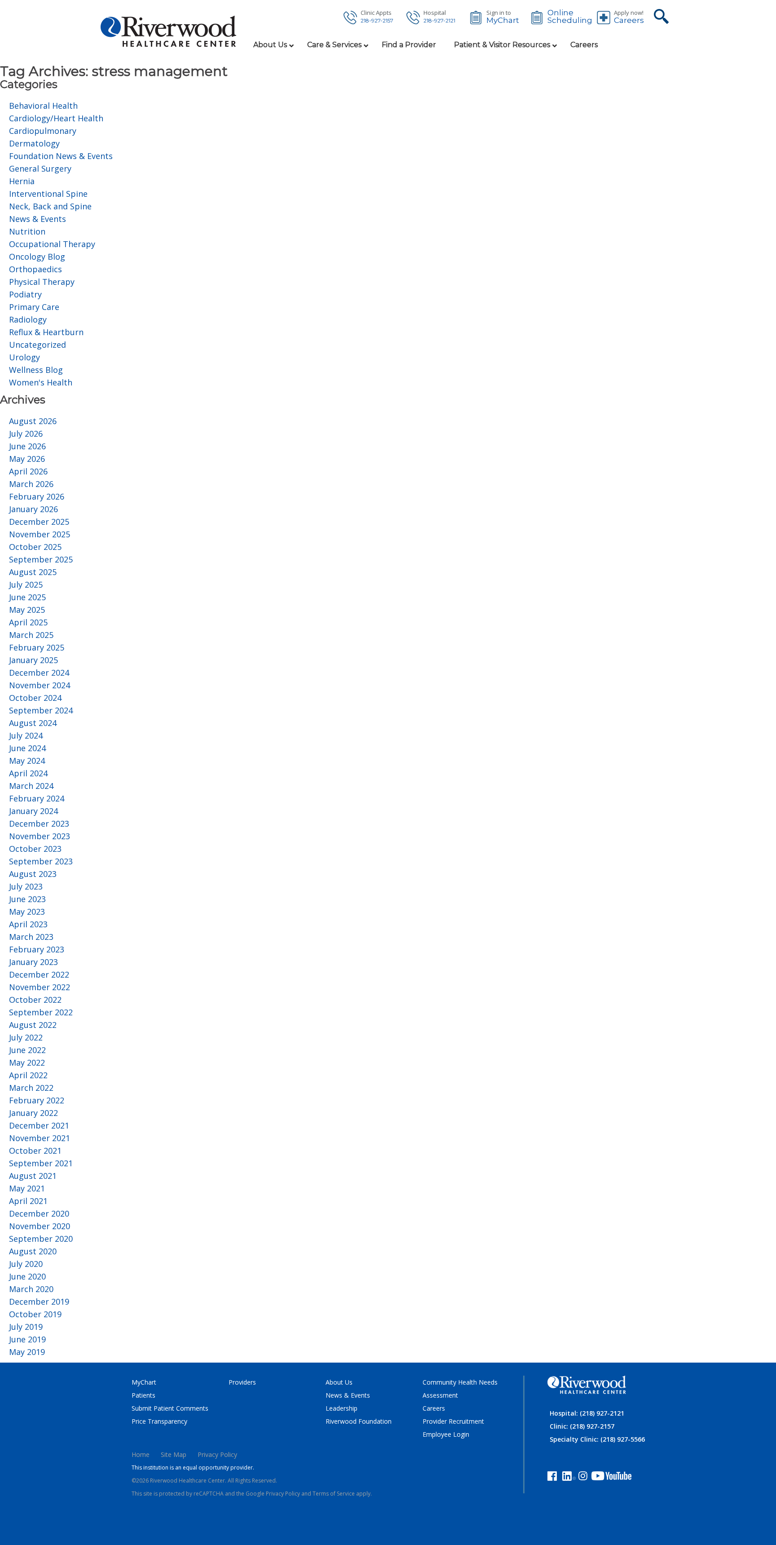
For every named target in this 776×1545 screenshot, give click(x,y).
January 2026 (33, 509)
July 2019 (26, 1326)
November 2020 (39, 1226)
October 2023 (35, 848)
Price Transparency (159, 1421)
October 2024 (35, 697)
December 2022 (39, 974)
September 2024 (41, 710)
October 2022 (35, 999)
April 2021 (28, 1200)
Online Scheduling (569, 16)
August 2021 (33, 1175)
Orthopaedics (35, 269)
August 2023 (33, 873)
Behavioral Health (43, 105)
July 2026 (26, 433)
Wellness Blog (36, 369)
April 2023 (28, 924)
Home (141, 1454)
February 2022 (36, 1100)
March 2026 (31, 483)
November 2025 (39, 534)
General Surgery (40, 168)
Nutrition (27, 231)
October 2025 (35, 546)
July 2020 (26, 1263)
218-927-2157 (377, 20)
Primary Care (34, 306)
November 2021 (39, 1138)
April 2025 (28, 622)
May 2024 (27, 760)
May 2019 (27, 1351)
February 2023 (36, 949)
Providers (242, 1382)
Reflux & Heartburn (46, 332)
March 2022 (31, 1087)
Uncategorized (37, 344)
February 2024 (36, 798)
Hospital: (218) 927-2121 (587, 1413)
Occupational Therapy (52, 244)
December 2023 (39, 823)
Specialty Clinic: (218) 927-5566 (597, 1439)
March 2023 (31, 936)
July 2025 (26, 584)
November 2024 (39, 685)
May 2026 (27, 458)
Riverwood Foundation (359, 1421)
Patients (143, 1395)
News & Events (37, 218)
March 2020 (31, 1289)
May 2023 (27, 911)
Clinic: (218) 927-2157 (582, 1426)
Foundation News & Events (61, 156)
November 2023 (39, 836)
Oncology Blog (37, 256)
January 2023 (33, 961)
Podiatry (25, 294)
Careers (629, 20)
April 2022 (28, 1075)
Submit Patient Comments (170, 1408)
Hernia (22, 181)
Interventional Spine (48, 193)
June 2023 (27, 899)
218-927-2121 (439, 20)
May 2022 (27, 1062)
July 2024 (26, 735)
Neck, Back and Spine (50, 206)
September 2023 (41, 861)
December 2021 (39, 1125)
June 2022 (27, 1050)
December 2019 (39, 1301)
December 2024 (39, 672)
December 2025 (39, 521)
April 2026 (28, 471)
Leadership (341, 1408)
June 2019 (27, 1339)
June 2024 (27, 748)
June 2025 (27, 597)
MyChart (502, 20)
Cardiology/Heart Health (56, 118)
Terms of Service (334, 1493)
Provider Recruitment (453, 1421)
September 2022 (41, 1012)
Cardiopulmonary (42, 130)
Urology (24, 357)
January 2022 (33, 1112)
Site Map (173, 1454)
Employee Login (446, 1434)
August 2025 (33, 572)
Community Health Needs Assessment (460, 1388)
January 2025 (33, 660)
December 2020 (39, 1213)
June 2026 (27, 446)
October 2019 (35, 1314)
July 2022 (26, 1037)
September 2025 (41, 559)
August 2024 (33, 722)
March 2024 (31, 785)
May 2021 (27, 1188)
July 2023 (26, 886)
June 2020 (27, 1276)
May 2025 (27, 609)
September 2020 (41, 1238)
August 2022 (33, 1024)
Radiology (28, 319)
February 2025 (36, 647)
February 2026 (36, 496)
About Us (339, 1382)
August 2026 (33, 421)
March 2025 (31, 634)
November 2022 (39, 987)
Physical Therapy (42, 281)
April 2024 (28, 773)
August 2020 (33, 1251)
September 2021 (41, 1163)
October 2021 (35, 1150)
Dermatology (34, 143)
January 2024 (33, 811)
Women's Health (40, 382)
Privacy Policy (217, 1454)
